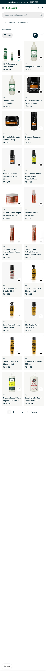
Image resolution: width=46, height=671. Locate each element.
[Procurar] (41, 15)
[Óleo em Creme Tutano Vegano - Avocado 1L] (12, 382)
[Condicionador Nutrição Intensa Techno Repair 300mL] (34, 233)
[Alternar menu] (3, 8)
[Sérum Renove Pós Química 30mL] (12, 272)
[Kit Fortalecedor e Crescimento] (12, 51)
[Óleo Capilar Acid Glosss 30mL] (34, 309)
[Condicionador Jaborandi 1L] (12, 85)
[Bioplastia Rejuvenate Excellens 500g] (34, 85)
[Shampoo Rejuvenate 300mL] (34, 121)
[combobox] (23, 15)
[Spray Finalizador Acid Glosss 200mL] (12, 309)
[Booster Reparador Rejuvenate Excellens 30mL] (12, 158)
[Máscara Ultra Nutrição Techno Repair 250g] (12, 197)
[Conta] (38, 8)
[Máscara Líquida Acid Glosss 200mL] (34, 272)
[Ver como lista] (41, 35)
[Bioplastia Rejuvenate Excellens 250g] (12, 121)
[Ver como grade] (35, 35)
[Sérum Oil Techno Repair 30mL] (34, 197)
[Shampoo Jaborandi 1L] (34, 51)
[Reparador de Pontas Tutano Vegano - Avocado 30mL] (34, 158)
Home (4, 22)
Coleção (12, 22)
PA (26, 64)
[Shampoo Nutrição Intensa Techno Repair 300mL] (12, 233)
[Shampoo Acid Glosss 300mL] (34, 345)
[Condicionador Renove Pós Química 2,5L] (34, 382)
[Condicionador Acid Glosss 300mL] (12, 345)
